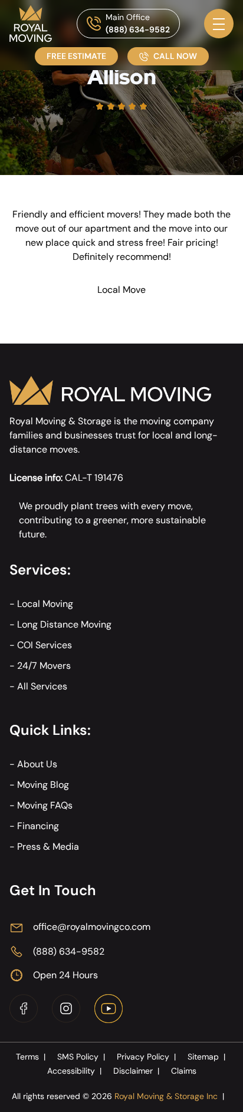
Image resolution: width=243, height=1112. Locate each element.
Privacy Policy (146, 1056)
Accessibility (74, 1070)
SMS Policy (81, 1056)
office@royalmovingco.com (91, 926)
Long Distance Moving (64, 624)
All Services (42, 686)
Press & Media (48, 846)
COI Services (44, 645)
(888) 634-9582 (138, 29)
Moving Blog (43, 784)
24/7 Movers (44, 665)
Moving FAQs (45, 805)
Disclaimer (136, 1070)
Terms (30, 1056)
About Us (37, 764)
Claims (183, 1070)
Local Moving (45, 604)
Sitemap (206, 1056)
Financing (38, 826)
